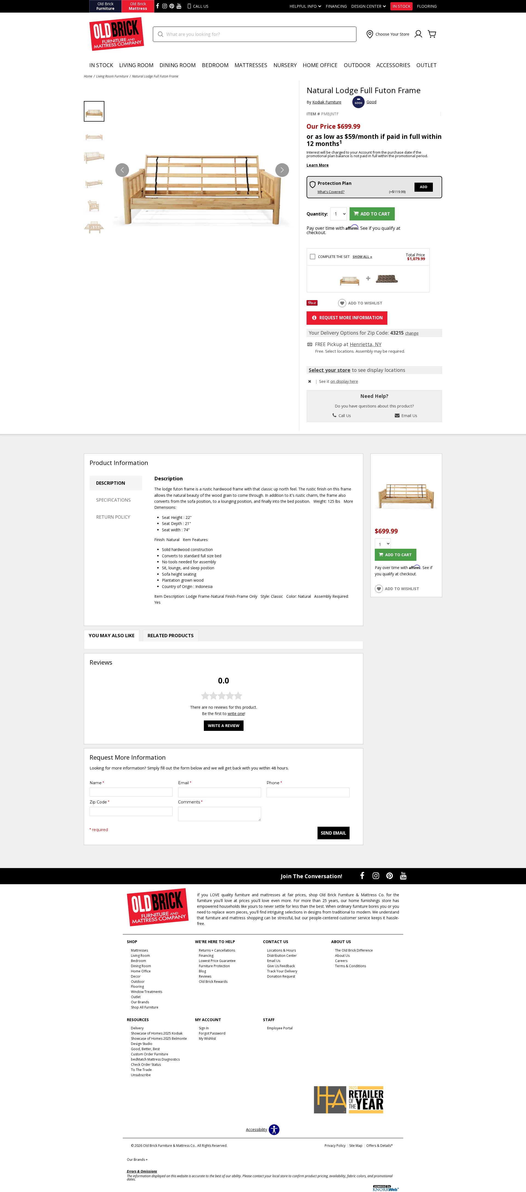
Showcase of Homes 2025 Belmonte (159, 1038)
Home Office (320, 65)
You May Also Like (112, 635)
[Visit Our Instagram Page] (376, 875)
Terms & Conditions (350, 966)
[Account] (418, 34)
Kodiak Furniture (326, 102)
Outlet (426, 65)
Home (88, 76)
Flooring (427, 6)
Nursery (285, 65)
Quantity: (317, 214)
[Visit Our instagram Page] (164, 6)
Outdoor (357, 65)
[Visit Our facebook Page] (157, 6)
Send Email (333, 833)
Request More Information (351, 318)
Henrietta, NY (365, 344)
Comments (190, 802)
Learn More (318, 165)
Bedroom (215, 65)
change (412, 333)
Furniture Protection (214, 966)
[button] (387, 34)
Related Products (171, 635)
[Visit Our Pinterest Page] (390, 875)
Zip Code (99, 802)
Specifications (113, 500)
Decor (136, 976)
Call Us (344, 415)
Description (110, 483)
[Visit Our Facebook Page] (363, 875)
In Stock (401, 6)
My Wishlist (207, 1038)
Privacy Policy (335, 1145)
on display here (344, 381)
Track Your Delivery (282, 971)
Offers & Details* (379, 1145)
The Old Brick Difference (354, 950)
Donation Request (281, 976)
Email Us (408, 415)
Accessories (393, 65)
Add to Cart (375, 214)
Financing (336, 6)
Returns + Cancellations (217, 950)
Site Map (355, 1145)
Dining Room (177, 65)
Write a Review (223, 725)
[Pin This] (312, 304)
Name (97, 782)
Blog (202, 971)
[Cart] (432, 34)
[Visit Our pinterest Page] (171, 6)
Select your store (329, 370)
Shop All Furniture (144, 1007)
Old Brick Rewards (213, 981)
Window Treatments (146, 991)
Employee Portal (280, 1028)
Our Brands (137, 1159)
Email (184, 782)
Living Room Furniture (112, 76)
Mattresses (251, 65)
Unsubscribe (141, 1075)
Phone (274, 782)
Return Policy (113, 517)
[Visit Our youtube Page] (179, 6)
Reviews (205, 976)
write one (236, 713)
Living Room (136, 65)
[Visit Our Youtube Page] (403, 875)
